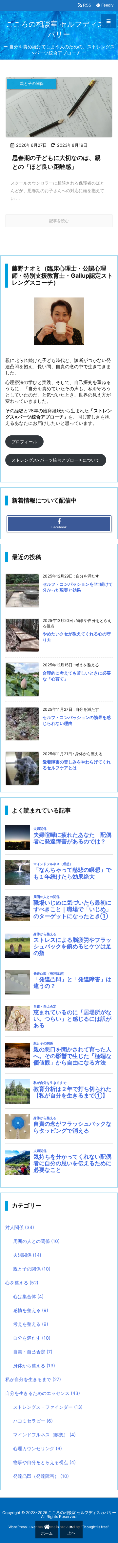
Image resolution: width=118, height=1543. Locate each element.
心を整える (21, 1282)
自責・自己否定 (32, 1351)
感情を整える (30, 1310)
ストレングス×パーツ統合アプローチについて (55, 460)
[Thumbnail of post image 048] (59, 107)
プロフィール (24, 441)
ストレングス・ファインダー (48, 1407)
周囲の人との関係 (36, 1241)
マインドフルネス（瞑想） (44, 1434)
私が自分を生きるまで (33, 1379)
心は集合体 (28, 1296)
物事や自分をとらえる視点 (44, 1462)
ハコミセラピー (33, 1421)
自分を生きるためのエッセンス (42, 1393)
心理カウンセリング (37, 1448)
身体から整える (34, 1365)
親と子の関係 (31, 1269)
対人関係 (19, 1227)
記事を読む (59, 220)
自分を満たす (31, 1338)
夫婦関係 (27, 1255)
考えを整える (30, 1324)
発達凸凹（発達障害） (41, 1476)
